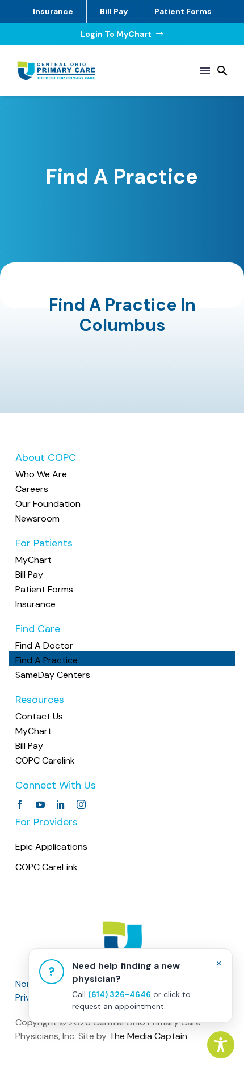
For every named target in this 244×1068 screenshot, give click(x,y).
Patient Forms (183, 11)
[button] (222, 71)
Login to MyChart (122, 34)
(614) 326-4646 (119, 994)
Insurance (53, 11)
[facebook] (19, 804)
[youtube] (40, 804)
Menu (205, 70)
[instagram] (81, 804)
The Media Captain (148, 1036)
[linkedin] (60, 804)
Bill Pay (114, 11)
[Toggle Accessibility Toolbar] (220, 1044)
